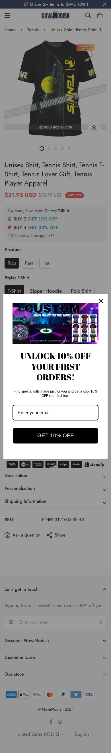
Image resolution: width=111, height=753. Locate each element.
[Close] (101, 301)
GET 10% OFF (55, 435)
